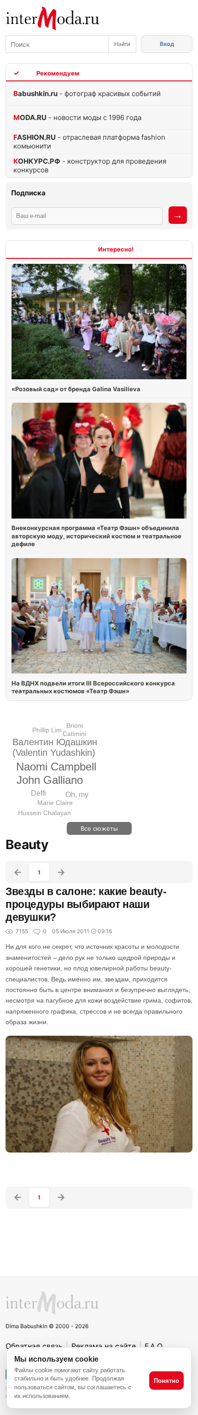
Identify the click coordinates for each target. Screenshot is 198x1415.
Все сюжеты (99, 828)
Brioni (74, 725)
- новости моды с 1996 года (77, 117)
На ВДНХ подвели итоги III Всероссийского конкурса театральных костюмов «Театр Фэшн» (93, 687)
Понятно (166, 1380)
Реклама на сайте (103, 1346)
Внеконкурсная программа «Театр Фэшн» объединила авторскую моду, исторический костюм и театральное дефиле (96, 536)
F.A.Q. (154, 1346)
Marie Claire (55, 802)
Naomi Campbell (56, 766)
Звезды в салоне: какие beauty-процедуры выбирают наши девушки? (86, 904)
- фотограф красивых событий (87, 93)
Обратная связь (34, 1346)
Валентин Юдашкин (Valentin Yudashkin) (54, 747)
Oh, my (76, 795)
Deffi (38, 793)
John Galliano (50, 780)
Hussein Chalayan (44, 812)
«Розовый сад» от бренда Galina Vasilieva (76, 389)
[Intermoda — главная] (53, 18)
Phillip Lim (47, 730)
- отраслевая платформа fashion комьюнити (89, 141)
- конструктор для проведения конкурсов (89, 165)
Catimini (74, 733)
